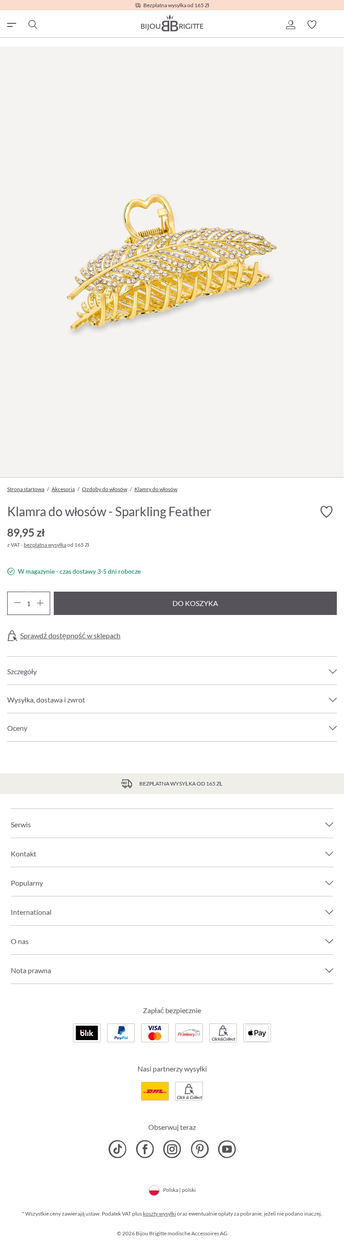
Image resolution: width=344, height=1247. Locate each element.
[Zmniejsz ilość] (17, 603)
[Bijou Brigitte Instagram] (172, 1149)
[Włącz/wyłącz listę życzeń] (326, 512)
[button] (290, 24)
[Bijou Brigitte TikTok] (118, 1149)
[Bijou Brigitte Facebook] (145, 1149)
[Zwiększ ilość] (40, 603)
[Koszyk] (333, 24)
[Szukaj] (32, 24)
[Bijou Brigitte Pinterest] (199, 1149)
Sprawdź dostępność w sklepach (70, 636)
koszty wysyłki (159, 1213)
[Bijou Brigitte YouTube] (227, 1149)
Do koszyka (195, 603)
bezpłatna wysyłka (45, 544)
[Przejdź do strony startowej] (172, 23)
